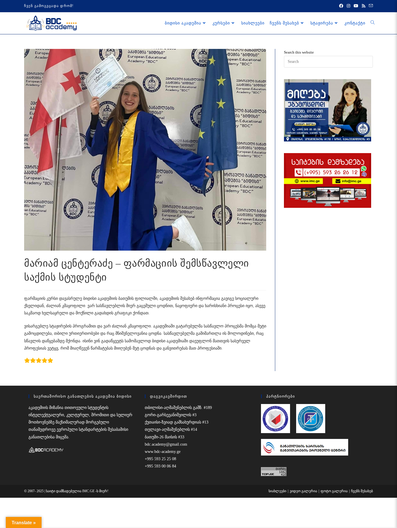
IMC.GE (88, 491)
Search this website (299, 52)
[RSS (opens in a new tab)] (363, 6)
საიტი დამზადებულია (64, 491)
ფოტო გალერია (334, 491)
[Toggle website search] (372, 23)
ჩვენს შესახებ (362, 491)
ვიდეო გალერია (303, 491)
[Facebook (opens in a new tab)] (341, 6)
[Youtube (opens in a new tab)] (356, 6)
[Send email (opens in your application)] (370, 6)
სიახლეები (277, 491)
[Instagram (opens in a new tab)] (348, 6)
